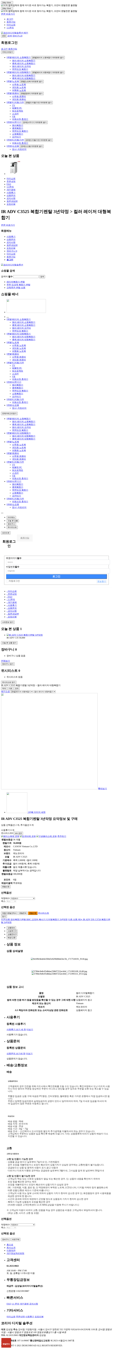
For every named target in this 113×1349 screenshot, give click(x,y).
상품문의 (11, 195)
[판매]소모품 (13, 146)
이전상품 (34, 919)
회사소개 (11, 1247)
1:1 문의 (15, 1304)
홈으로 (10, 1245)
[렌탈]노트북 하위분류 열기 (32, 81)
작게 (4, 688)
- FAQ (9, 597)
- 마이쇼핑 (12, 591)
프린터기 (16, 137)
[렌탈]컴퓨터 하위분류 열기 (32, 93)
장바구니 (12, 251)
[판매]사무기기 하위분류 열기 (35, 122)
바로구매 (15, 1239)
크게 (16, 688)
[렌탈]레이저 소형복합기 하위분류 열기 (48, 58)
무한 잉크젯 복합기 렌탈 (18, 285)
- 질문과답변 (13, 614)
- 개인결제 (12, 602)
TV (13, 105)
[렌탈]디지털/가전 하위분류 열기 (39, 102)
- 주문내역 (12, 594)
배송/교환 (11, 938)
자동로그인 (14, 581)
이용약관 (11, 1250)
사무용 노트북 (19, 84)
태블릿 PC (17, 108)
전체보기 (5, 661)
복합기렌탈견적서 (9, 913)
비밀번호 (12, 567)
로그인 (10, 19)
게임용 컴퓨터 (19, 99)
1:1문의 (10, 28)
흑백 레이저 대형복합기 (23, 78)
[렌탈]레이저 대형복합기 (19, 72)
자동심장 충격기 (20, 119)
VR (13, 116)
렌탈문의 (22, 913)
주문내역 (11, 181)
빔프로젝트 (17, 111)
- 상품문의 (12, 608)
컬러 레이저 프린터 (21, 66)
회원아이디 (13, 558)
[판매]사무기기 (14, 122)
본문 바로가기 (8, 14)
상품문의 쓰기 (16, 1053)
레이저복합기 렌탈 (16, 282)
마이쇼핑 (11, 25)
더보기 (29, 1029)
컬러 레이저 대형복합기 (23, 75)
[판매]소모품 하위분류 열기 (32, 146)
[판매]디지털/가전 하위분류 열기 (39, 140)
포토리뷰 (11, 204)
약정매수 (5, 898)
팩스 (3, 901)
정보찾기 (101, 581)
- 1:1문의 (11, 599)
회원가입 (11, 22)
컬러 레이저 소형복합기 (23, 60)
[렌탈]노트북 (13, 81)
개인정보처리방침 (15, 1253)
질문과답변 (12, 201)
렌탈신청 (5, 887)
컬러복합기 (17, 125)
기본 (10, 688)
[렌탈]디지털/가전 (15, 102)
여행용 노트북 (19, 90)
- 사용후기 (12, 605)
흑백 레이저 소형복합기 (23, 63)
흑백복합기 (17, 128)
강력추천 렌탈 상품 (16, 287)
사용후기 (11, 192)
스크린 (15, 114)
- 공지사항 (12, 611)
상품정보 (11, 928)
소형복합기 (17, 134)
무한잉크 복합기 (20, 69)
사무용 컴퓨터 (19, 96)
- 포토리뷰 (12, 617)
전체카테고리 (9, 413)
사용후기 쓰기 (16, 1029)
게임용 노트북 (19, 87)
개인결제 (11, 190)
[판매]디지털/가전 (15, 140)
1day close (7, 3)
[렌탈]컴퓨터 (13, 93)
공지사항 (11, 198)
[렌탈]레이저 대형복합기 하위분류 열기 (48, 72)
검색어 (7, 276)
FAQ (9, 184)
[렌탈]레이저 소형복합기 (19, 57)
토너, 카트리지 (19, 149)
